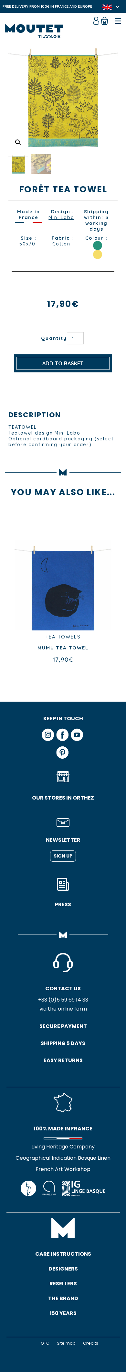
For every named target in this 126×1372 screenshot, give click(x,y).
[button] (18, 142)
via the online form (63, 1008)
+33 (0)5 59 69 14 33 (63, 999)
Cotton (61, 244)
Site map (66, 1343)
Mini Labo (61, 217)
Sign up (63, 856)
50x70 (27, 244)
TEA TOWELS (63, 637)
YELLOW (97, 254)
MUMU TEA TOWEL (62, 648)
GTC (45, 1343)
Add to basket (62, 363)
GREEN (97, 245)
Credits (90, 1343)
